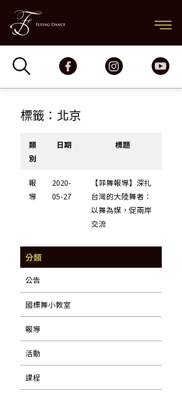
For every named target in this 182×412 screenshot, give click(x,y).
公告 (32, 279)
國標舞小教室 (48, 304)
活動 (32, 353)
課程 (32, 377)
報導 (32, 328)
